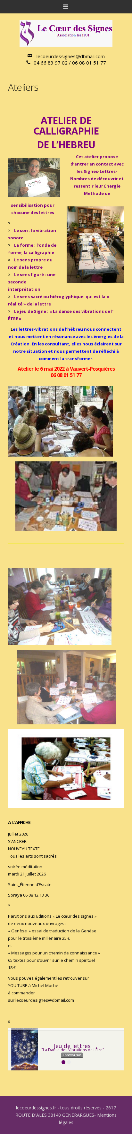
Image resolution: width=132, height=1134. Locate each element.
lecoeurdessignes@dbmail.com (71, 56)
